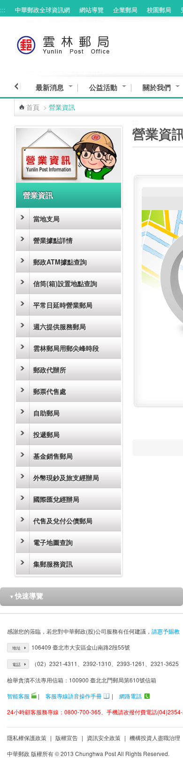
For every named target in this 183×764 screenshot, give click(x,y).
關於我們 (157, 87)
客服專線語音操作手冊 (74, 696)
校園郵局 (159, 9)
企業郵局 (125, 9)
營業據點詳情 (53, 240)
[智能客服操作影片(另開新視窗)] (34, 696)
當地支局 (46, 218)
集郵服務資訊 (53, 563)
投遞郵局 (46, 434)
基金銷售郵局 (53, 456)
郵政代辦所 (49, 369)
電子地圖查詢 (53, 542)
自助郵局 (46, 412)
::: (3, 9)
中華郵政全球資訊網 (42, 9)
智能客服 (18, 696)
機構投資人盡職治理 (155, 737)
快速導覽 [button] (26, 595)
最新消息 (50, 87)
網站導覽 (91, 9)
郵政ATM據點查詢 (60, 261)
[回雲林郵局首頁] (80, 43)
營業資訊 (38, 194)
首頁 (32, 107)
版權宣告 (66, 737)
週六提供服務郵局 (59, 326)
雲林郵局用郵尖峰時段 (66, 348)
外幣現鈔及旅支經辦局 (66, 477)
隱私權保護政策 (26, 737)
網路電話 (130, 696)
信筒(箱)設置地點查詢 (65, 283)
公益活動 (103, 87)
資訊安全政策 (104, 737)
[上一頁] (17, 86)
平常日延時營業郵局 (62, 305)
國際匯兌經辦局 (56, 499)
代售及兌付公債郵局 (62, 520)
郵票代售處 (49, 391)
